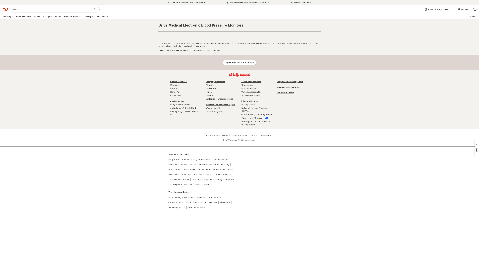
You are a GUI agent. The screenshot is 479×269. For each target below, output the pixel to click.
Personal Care (206, 174)
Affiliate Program (214, 111)
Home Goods (174, 169)
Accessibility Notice (250, 95)
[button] (463, 9)
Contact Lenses (220, 159)
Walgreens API (213, 108)
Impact (209, 92)
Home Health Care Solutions (197, 169)
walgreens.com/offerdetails (191, 50)
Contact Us (175, 95)
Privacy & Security (249, 101)
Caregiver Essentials (200, 159)
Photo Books (192, 202)
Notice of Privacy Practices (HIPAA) (254, 109)
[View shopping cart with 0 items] (474, 9)
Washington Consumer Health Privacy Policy (255, 123)
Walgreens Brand (225, 179)
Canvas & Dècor (176, 202)
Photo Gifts (225, 202)
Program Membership (180, 104)
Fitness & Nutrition (198, 164)
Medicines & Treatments (179, 174)
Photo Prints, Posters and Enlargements (187, 197)
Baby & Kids (174, 159)
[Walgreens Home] (5, 9)
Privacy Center (248, 104)
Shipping (174, 85)
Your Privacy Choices (251, 118)
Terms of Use (265, 135)
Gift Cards (214, 164)
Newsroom (211, 88)
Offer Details (247, 85)
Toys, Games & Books (178, 179)
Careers (209, 95)
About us (210, 85)
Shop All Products (196, 207)
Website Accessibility (251, 92)
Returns (174, 88)
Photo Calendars (209, 202)
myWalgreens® (177, 101)
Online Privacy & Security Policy (256, 114)
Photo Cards (215, 197)
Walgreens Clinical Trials (288, 87)
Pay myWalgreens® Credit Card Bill (185, 113)
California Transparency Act (219, 99)
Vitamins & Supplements (203, 179)
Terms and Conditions (251, 82)
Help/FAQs (175, 92)
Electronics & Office (177, 164)
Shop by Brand (202, 184)
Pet (195, 174)
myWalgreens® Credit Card (183, 108)
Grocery (225, 164)
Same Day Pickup (176, 207)
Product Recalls (248, 88)
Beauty (185, 159)
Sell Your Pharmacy (285, 93)
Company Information (215, 82)
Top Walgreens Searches (180, 184)
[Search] (96, 9)
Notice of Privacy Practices (217, 135)
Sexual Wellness (223, 174)
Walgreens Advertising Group (290, 82)
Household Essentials (223, 169)
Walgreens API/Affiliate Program (220, 105)
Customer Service (178, 82)
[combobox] (51, 9)
